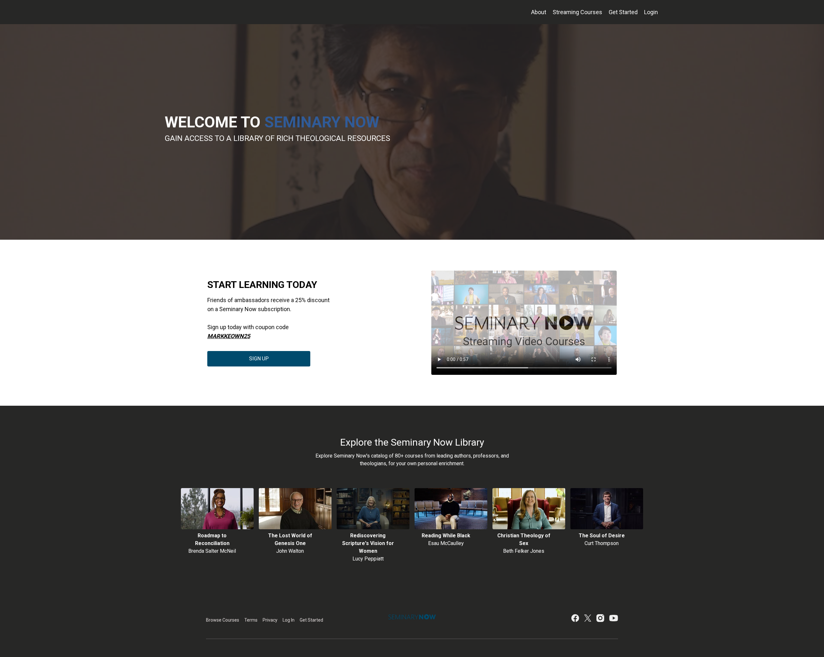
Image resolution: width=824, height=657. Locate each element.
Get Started (623, 12)
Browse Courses (222, 620)
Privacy (270, 620)
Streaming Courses (577, 12)
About (538, 12)
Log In (289, 620)
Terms (251, 620)
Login (651, 12)
